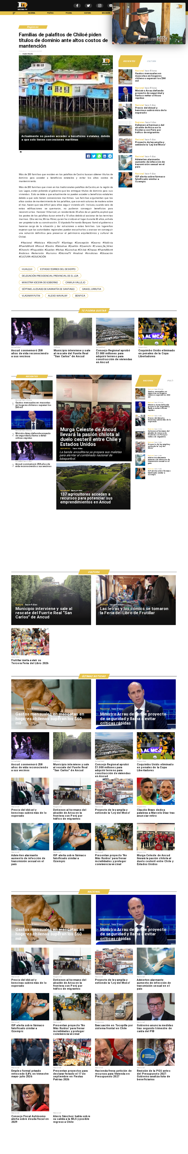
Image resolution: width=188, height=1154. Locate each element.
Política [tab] (172, 381)
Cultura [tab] (151, 61)
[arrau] (125, 101)
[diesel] (125, 118)
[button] (27, 269)
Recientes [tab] (129, 61)
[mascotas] (125, 84)
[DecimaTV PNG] (22, 11)
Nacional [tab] (148, 381)
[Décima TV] (14, 14)
